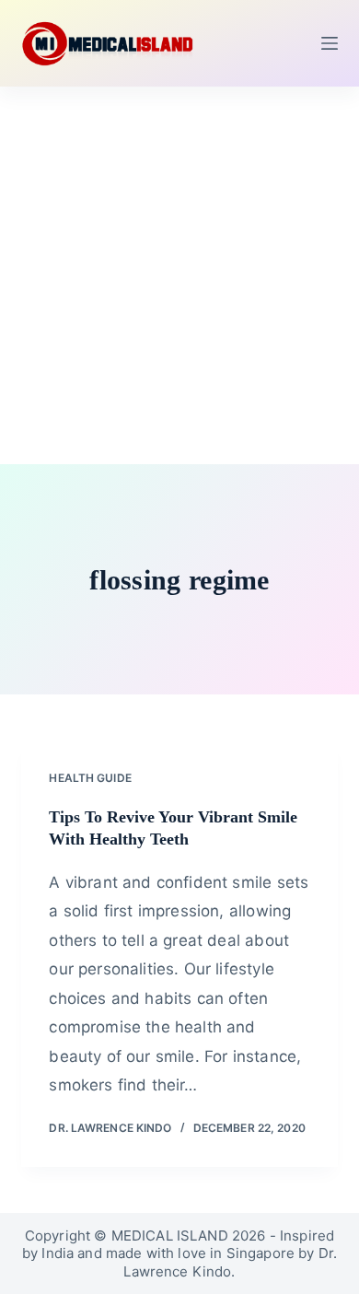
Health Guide (90, 778)
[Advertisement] (179, 275)
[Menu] (329, 43)
